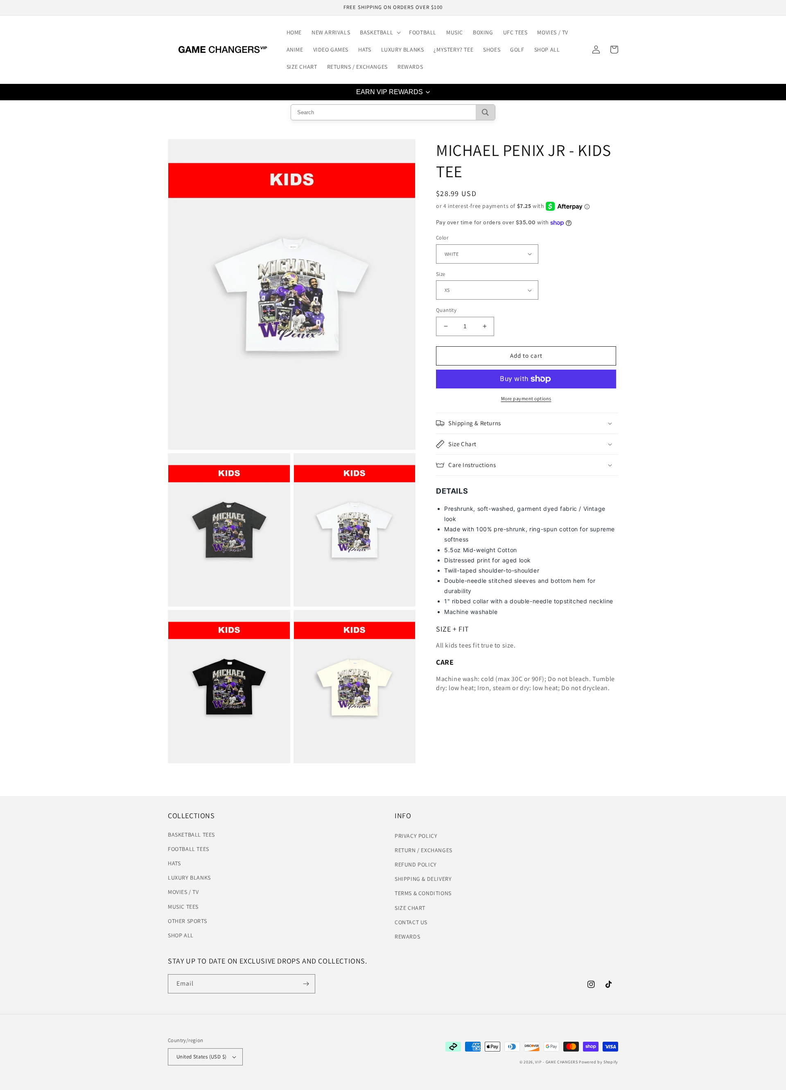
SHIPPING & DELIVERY (423, 878)
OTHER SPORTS (187, 921)
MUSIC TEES (183, 906)
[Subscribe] (306, 983)
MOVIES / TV (183, 892)
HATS (174, 863)
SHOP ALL (181, 935)
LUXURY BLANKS (189, 877)
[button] (379, 32)
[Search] (485, 112)
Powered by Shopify (598, 1062)
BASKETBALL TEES (191, 834)
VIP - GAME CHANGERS (556, 1062)
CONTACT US (411, 922)
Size (440, 274)
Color (442, 237)
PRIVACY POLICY (416, 836)
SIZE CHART (410, 908)
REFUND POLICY (416, 864)
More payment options (526, 398)
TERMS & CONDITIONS (423, 893)
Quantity (446, 310)
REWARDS (407, 936)
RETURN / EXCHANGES (423, 850)
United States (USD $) (201, 1056)
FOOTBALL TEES (188, 849)
